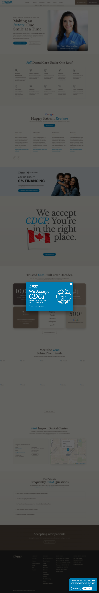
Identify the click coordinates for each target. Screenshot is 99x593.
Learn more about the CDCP (37, 306)
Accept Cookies (87, 588)
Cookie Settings (76, 588)
